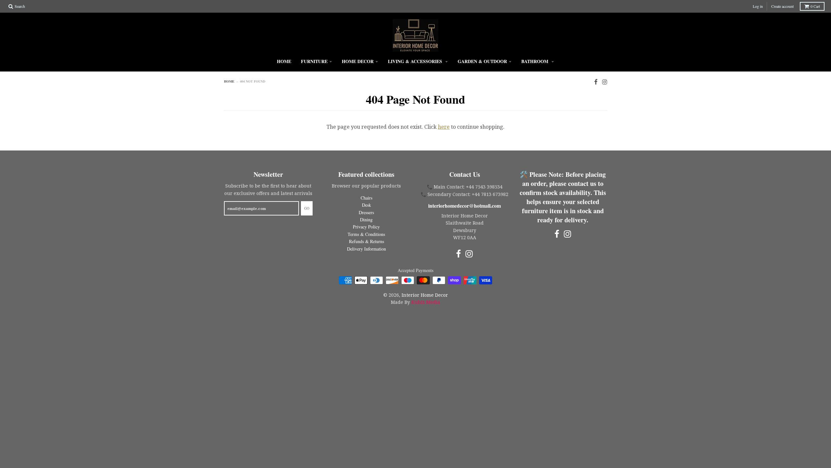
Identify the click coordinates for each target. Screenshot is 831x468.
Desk (366, 205)
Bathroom (535, 61)
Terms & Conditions (366, 234)
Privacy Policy (366, 227)
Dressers (366, 212)
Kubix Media (425, 302)
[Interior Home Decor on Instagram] (604, 81)
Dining (366, 219)
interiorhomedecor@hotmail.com (464, 205)
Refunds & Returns (366, 241)
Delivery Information (366, 249)
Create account (782, 6)
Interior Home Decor (425, 295)
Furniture (314, 61)
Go (306, 208)
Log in (758, 6)
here (444, 126)
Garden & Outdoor (482, 61)
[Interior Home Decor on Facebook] (596, 81)
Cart (815, 6)
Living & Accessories (415, 61)
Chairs (366, 198)
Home (284, 61)
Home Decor (358, 61)
